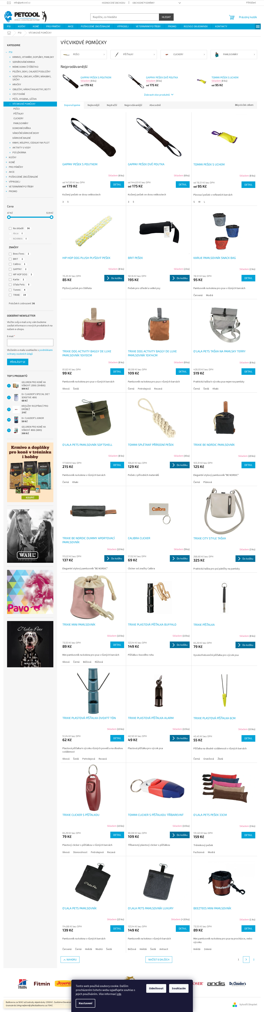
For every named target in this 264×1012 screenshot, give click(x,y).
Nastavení (85, 1003)
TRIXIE (19, 295)
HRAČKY (17, 84)
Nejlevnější (93, 105)
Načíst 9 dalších (158, 959)
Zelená (207, 949)
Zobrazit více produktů (157, 94)
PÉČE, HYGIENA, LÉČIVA (25, 99)
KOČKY (12, 157)
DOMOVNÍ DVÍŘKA (22, 128)
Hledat (166, 17)
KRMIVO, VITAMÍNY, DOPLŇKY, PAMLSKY (33, 57)
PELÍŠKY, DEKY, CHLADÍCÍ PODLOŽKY (31, 71)
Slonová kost (80, 852)
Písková (207, 482)
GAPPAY (19, 269)
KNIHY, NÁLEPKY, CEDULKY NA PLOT (31, 143)
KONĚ (12, 162)
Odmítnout (156, 988)
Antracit (163, 949)
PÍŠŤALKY (18, 114)
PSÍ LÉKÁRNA (19, 152)
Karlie (18, 279)
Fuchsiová (198, 852)
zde (119, 994)
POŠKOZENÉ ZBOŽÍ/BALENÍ (23, 177)
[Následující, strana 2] (246, 959)
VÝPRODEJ (14, 182)
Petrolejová (144, 389)
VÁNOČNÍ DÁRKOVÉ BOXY (26, 133)
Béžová (87, 662)
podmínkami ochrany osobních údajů (30, 352)
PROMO (13, 191)
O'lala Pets (21, 284)
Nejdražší (112, 105)
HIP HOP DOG (22, 274)
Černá (131, 389)
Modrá (209, 295)
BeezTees (21, 254)
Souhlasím (179, 988)
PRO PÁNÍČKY (16, 167)
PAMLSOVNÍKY (20, 123)
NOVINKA (20, 239)
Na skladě (21, 228)
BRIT (18, 259)
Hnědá (88, 949)
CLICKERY (18, 118)
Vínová (65, 389)
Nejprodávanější (133, 105)
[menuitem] (8, 26)
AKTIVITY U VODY (22, 147)
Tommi (19, 290)
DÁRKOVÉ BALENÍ (21, 138)
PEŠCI (16, 109)
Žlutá (220, 759)
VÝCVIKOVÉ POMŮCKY (24, 104)
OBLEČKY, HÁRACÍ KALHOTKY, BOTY (32, 89)
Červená (197, 295)
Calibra (19, 264)
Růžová (99, 662)
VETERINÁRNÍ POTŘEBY (21, 187)
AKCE (12, 172)
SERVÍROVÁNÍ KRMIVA (24, 62)
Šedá (76, 389)
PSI (10, 52)
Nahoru (72, 959)
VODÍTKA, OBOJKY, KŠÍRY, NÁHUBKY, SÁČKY (32, 78)
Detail (117, 184)
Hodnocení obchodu (113, 3)
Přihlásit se (17, 361)
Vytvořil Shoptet (248, 1004)
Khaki (215, 389)
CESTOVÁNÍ (19, 94)
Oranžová (208, 759)
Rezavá (158, 389)
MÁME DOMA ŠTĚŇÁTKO (25, 67)
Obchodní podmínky (143, 3)
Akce (18, 233)
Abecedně (155, 105)
